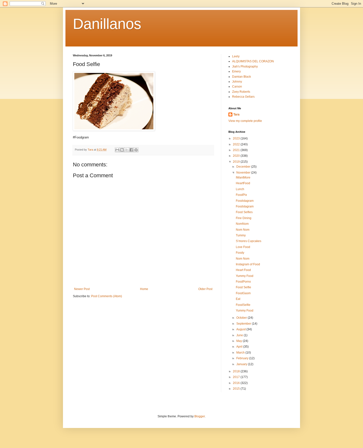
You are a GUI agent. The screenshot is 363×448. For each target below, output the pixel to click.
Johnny (237, 81)
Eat (238, 299)
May (239, 341)
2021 (237, 150)
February (242, 358)
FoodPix (241, 195)
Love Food (243, 247)
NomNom (242, 223)
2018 (237, 371)
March (240, 352)
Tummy (241, 235)
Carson (237, 86)
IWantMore (243, 177)
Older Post (205, 289)
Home (144, 289)
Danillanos (107, 24)
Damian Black (241, 76)
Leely (236, 56)
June (240, 335)
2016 (237, 383)
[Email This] (117, 149)
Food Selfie (243, 287)
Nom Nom (242, 229)
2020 (237, 155)
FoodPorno (243, 281)
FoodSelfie (243, 305)
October (242, 317)
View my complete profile (245, 121)
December (243, 166)
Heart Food (243, 270)
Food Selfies (244, 212)
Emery (236, 71)
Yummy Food (244, 276)
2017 (237, 377)
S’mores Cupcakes (248, 241)
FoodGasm (243, 293)
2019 (237, 161)
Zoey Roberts (241, 91)
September (244, 323)
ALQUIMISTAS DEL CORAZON (253, 61)
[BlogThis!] (122, 149)
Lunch (240, 189)
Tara (236, 114)
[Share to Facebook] (131, 149)
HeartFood (243, 183)
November (243, 172)
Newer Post (82, 289)
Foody (240, 252)
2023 (237, 138)
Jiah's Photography (245, 66)
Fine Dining (243, 218)
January (242, 364)
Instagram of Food (248, 264)
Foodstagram (245, 200)
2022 (237, 144)
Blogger (199, 416)
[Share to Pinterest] (136, 149)
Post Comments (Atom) (106, 296)
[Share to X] (126, 149)
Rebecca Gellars (243, 96)
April (239, 346)
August (241, 329)
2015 (237, 388)
